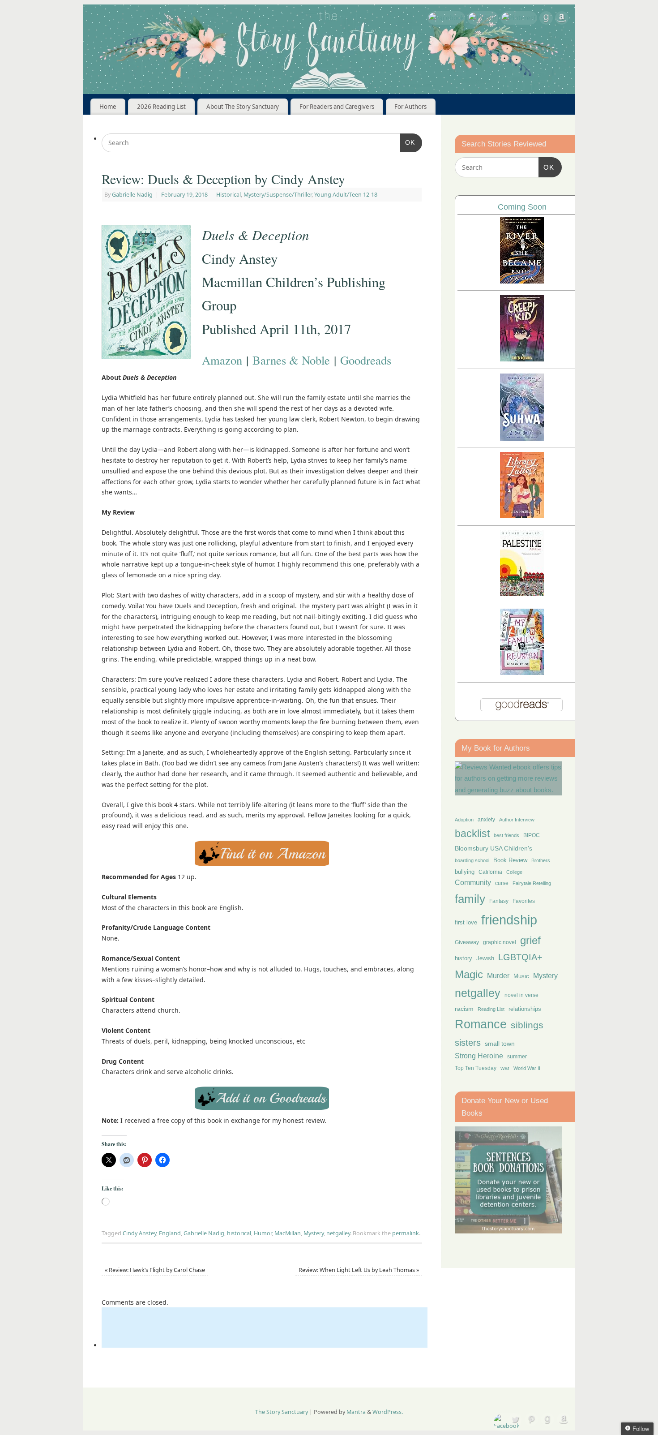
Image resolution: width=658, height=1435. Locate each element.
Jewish (485, 958)
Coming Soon (522, 206)
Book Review (510, 860)
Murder (498, 975)
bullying (464, 871)
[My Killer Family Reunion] (522, 672)
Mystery (313, 1233)
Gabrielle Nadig (132, 194)
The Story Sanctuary (281, 1412)
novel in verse (521, 995)
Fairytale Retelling (532, 883)
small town (500, 1043)
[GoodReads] (546, 19)
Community (473, 882)
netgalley (338, 1233)
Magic (469, 974)
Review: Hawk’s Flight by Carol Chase (155, 1270)
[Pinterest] (518, 18)
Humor (263, 1233)
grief (530, 940)
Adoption (464, 819)
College (514, 872)
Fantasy (498, 901)
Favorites (524, 901)
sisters (468, 1043)
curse (501, 883)
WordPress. (387, 1412)
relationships (524, 1008)
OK (407, 142)
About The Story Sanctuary (242, 107)
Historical (228, 194)
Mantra (356, 1412)
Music (521, 976)
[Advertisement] (264, 1327)
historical (239, 1233)
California (490, 872)
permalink (405, 1233)
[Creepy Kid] (522, 359)
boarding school (472, 860)
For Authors (410, 107)
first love (466, 922)
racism (464, 1008)
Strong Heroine (479, 1056)
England (170, 1233)
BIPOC (531, 835)
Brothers (540, 860)
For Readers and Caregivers (336, 107)
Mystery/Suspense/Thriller (278, 194)
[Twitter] (482, 18)
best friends (506, 835)
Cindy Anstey (139, 1233)
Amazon (222, 360)
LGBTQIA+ (520, 957)
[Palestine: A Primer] (522, 593)
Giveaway (467, 942)
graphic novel (499, 942)
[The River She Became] (522, 281)
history (463, 958)
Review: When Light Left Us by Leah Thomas (359, 1270)
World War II (526, 1068)
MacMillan (287, 1233)
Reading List (491, 1009)
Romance (481, 1024)
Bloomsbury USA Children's (493, 848)
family (470, 899)
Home (107, 107)
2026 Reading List (161, 107)
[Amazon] (561, 19)
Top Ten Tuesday (475, 1068)
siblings (527, 1025)
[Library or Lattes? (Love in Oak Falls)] (522, 515)
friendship (509, 919)
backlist (472, 833)
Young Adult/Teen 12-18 (345, 194)
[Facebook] (446, 18)
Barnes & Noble (291, 360)
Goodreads (365, 360)
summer (517, 1056)
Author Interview (516, 819)
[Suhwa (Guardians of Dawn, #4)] (522, 438)
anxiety (486, 819)
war (504, 1068)
